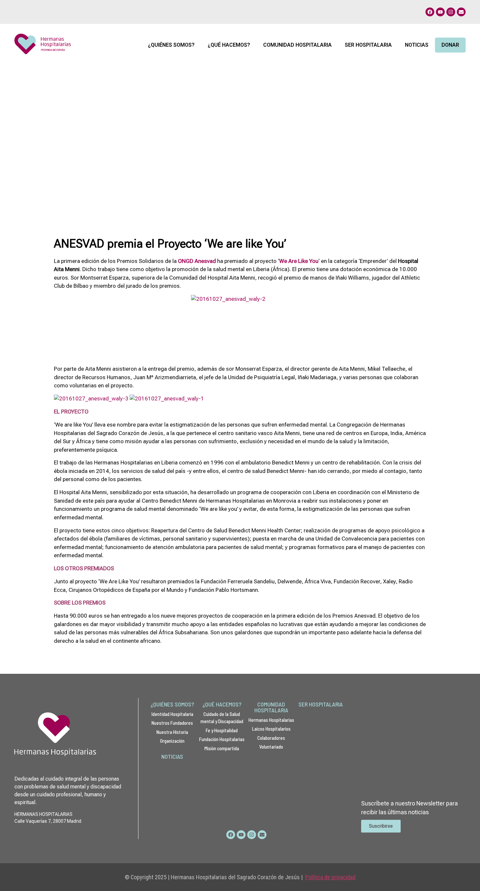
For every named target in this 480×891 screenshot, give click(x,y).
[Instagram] (450, 12)
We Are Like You (298, 261)
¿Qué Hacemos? (229, 45)
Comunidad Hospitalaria (297, 45)
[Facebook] (429, 12)
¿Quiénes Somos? (171, 45)
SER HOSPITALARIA (320, 704)
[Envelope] (461, 12)
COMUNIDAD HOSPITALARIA (271, 707)
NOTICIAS (172, 756)
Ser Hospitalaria (368, 45)
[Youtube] (440, 12)
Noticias (416, 45)
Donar (450, 45)
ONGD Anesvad (197, 261)
